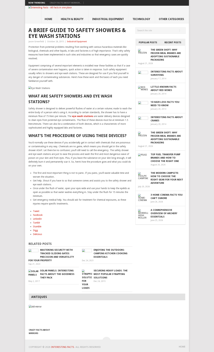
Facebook (38, 215)
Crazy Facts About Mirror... (65, 3)
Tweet (36, 211)
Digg (35, 230)
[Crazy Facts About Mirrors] (40, 316)
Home (48, 19)
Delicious (37, 234)
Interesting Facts (62, 347)
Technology (141, 19)
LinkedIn (37, 218)
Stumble (37, 226)
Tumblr (36, 222)
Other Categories (171, 19)
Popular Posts (148, 42)
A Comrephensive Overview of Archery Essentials (164, 213)
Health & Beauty (72, 19)
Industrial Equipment (108, 19)
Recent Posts (173, 42)
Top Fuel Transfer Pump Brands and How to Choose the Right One (165, 157)
